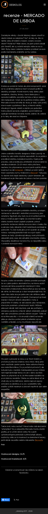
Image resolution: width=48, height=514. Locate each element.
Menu (44, 4)
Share (7, 500)
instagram (19, 170)
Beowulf (34, 173)
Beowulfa (39, 440)
